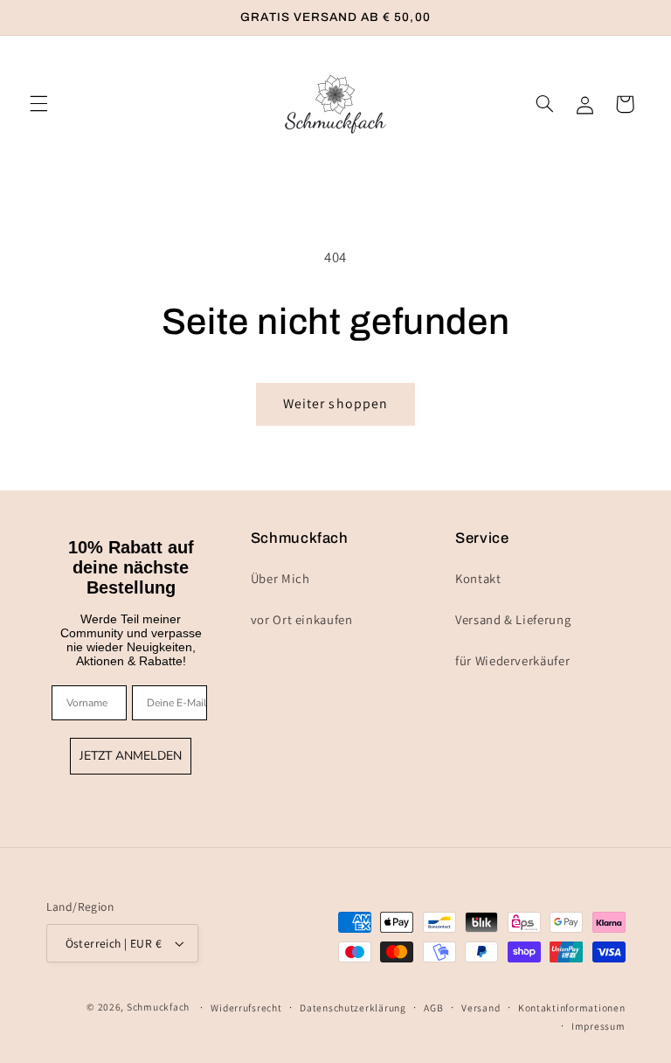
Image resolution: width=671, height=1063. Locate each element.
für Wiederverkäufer (512, 660)
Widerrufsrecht (246, 1007)
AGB (433, 1007)
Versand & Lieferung (513, 619)
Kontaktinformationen (572, 1007)
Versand (480, 1007)
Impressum (598, 1025)
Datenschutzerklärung (353, 1007)
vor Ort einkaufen (302, 619)
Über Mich (280, 578)
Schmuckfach (158, 1006)
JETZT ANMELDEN (131, 755)
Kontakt (478, 578)
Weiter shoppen (335, 403)
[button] (38, 104)
